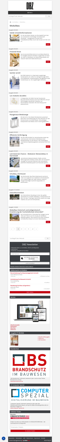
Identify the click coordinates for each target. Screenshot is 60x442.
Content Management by (15, 440)
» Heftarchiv (41, 338)
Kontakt (43, 438)
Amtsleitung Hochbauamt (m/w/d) (20, 279)
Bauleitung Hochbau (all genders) (20, 285)
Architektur (15, 22)
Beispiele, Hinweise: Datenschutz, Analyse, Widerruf (21, 266)
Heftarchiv (13, 329)
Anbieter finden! (30, 431)
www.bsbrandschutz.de (16, 381)
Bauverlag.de (47, 440)
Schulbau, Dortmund (17, 174)
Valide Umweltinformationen (21, 33)
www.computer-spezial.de (17, 408)
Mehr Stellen (30, 292)
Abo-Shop (13, 328)
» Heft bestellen (42, 340)
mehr (48, 44)
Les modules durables (18, 96)
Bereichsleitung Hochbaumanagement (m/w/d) (24, 273)
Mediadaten (13, 326)
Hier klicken (32, 259)
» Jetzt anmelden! (30, 263)
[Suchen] (49, 16)
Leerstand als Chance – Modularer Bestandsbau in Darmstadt (29, 155)
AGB (24, 438)
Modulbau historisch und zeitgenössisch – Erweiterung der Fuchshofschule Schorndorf (26, 211)
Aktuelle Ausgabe (15, 325)
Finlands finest (15, 52)
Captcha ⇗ (35, 260)
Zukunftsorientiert (17, 193)
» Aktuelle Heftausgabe (44, 337)
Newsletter (12, 438)
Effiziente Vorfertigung (18, 135)
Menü (30, 12)
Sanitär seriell (15, 73)
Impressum (37, 438)
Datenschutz (29, 438)
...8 (32, 229)
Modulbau (22, 22)
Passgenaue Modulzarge (19, 115)
